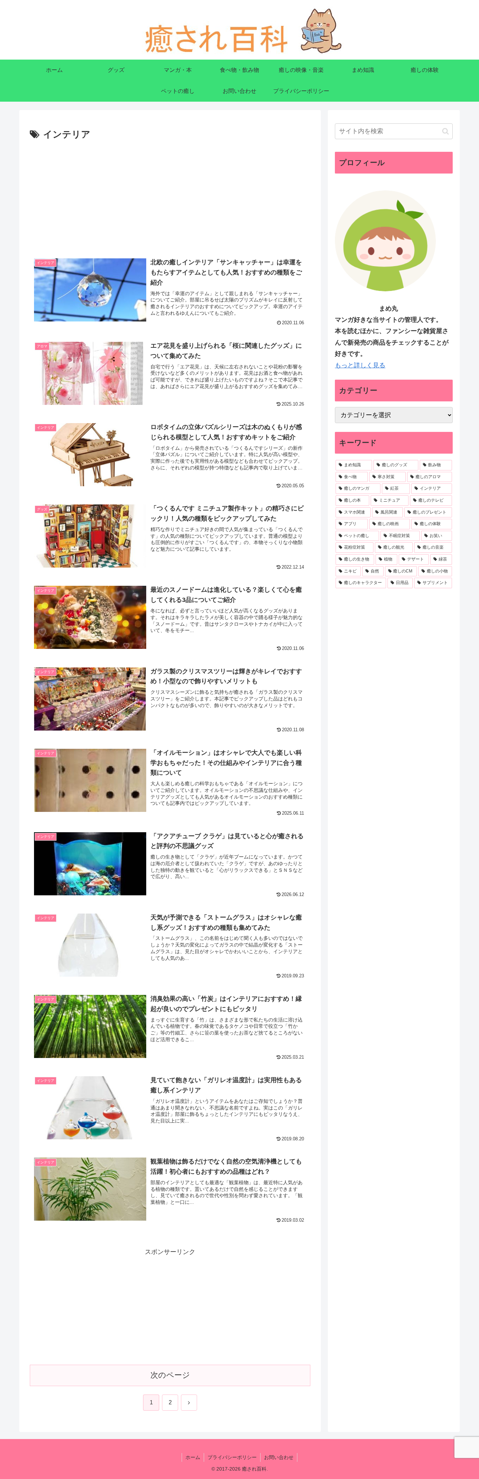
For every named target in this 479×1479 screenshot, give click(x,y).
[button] (445, 131)
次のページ (170, 1375)
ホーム (192, 1457)
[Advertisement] (170, 195)
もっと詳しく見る (360, 365)
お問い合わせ (279, 1457)
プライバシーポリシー (232, 1457)
